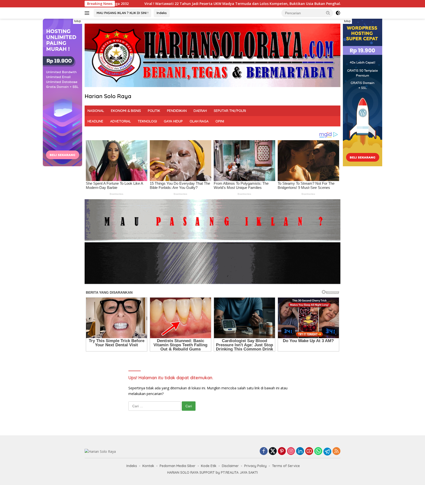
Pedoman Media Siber (178, 466)
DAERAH (200, 110)
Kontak (148, 466)
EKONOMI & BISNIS (126, 110)
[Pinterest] (282, 451)
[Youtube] (309, 451)
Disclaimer (230, 466)
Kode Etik (208, 466)
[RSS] (336, 451)
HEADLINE (95, 121)
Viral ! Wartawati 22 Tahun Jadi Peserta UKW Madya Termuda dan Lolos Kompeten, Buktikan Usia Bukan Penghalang (189, 3)
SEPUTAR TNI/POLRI (230, 110)
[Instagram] (291, 451)
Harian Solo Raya (108, 96)
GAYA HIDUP (173, 121)
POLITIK (154, 110)
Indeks (162, 13)
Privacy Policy (255, 466)
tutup (77, 21)
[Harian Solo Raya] (100, 451)
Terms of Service (286, 466)
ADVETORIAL (120, 121)
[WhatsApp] (318, 451)
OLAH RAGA (199, 121)
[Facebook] (264, 451)
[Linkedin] (300, 451)
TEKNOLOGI (147, 121)
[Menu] (88, 13)
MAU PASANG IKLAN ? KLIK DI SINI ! (122, 13)
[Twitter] (273, 451)
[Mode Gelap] (337, 13)
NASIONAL (96, 110)
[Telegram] (327, 451)
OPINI (219, 121)
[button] (328, 13)
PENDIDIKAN (177, 110)
